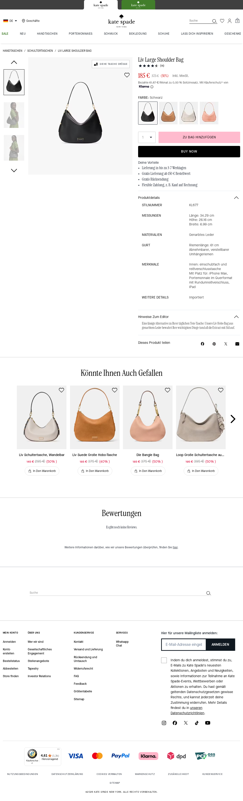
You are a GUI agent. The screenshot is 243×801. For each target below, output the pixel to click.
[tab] (101, 4)
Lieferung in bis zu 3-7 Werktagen (164, 168)
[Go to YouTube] (207, 724)
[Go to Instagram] (164, 724)
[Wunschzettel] (222, 21)
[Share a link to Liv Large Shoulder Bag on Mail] (237, 344)
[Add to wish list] (127, 75)
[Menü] (58, 750)
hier (175, 547)
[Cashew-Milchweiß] (188, 113)
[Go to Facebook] (175, 724)
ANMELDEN (220, 644)
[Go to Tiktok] (197, 724)
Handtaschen (12, 51)
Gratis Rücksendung (155, 179)
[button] (14, 83)
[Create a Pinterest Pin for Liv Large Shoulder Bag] (214, 344)
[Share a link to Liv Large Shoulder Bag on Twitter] (226, 344)
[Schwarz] (148, 113)
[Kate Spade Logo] (121, 21)
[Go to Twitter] (186, 724)
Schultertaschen (40, 51)
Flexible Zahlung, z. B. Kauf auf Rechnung (169, 185)
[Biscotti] (168, 113)
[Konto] (230, 21)
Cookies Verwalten (109, 774)
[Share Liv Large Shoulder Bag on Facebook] (203, 344)
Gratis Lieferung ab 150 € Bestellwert (166, 174)
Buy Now (189, 151)
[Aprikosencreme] (209, 113)
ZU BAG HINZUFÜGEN (199, 137)
